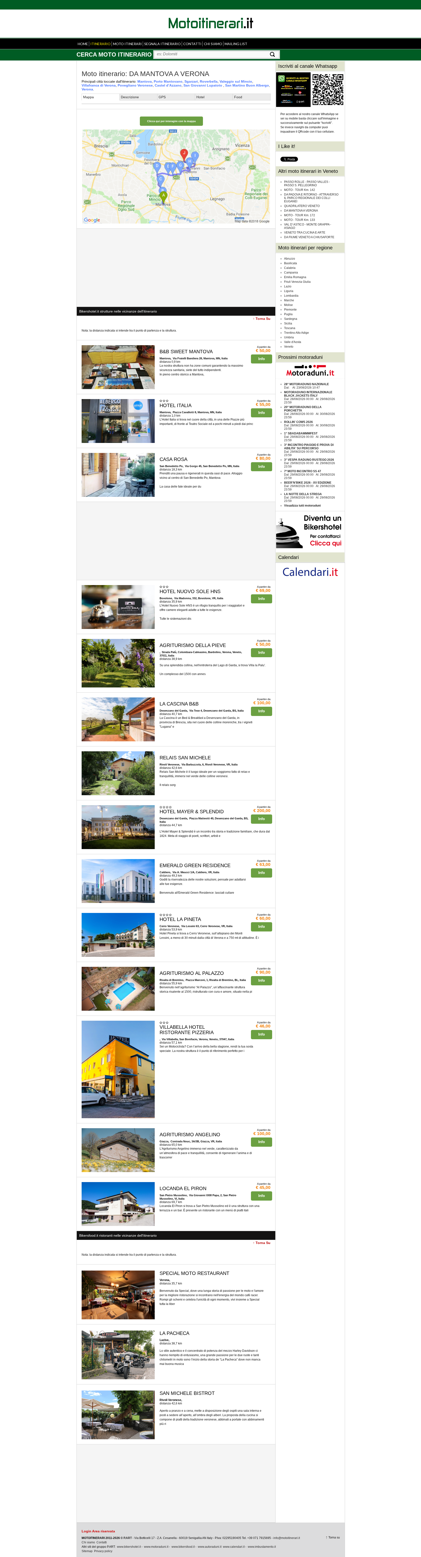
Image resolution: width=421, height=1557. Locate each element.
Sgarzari (191, 81)
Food (238, 97)
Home (83, 44)
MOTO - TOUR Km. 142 (299, 190)
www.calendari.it (234, 1546)
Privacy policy (103, 1551)
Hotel (200, 97)
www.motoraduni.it (156, 1546)
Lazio (287, 286)
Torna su (334, 1537)
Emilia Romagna (295, 277)
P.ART (128, 1538)
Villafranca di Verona (99, 85)
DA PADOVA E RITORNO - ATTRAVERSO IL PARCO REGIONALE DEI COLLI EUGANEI (311, 198)
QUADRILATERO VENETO (302, 206)
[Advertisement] (176, 268)
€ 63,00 (263, 864)
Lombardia (291, 295)
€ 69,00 (263, 590)
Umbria (289, 337)
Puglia (288, 314)
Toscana (289, 328)
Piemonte (290, 309)
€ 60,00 (263, 918)
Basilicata (290, 263)
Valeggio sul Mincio (236, 81)
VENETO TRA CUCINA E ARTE (304, 232)
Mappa (88, 97)
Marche (289, 300)
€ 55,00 (263, 404)
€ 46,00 (263, 1026)
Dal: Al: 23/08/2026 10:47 (306, 385)
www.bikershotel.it (129, 1546)
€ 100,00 (261, 702)
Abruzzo (289, 258)
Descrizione (130, 97)
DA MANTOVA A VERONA (301, 210)
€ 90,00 (263, 972)
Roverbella (209, 81)
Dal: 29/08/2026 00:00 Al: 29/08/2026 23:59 (309, 437)
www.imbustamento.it (262, 1546)
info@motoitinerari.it (286, 1538)
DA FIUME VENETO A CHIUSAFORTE (309, 237)
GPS (162, 97)
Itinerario (100, 44)
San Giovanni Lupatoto (203, 85)
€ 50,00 (263, 350)
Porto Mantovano (168, 81)
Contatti (192, 44)
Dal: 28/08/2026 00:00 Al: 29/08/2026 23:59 (309, 397)
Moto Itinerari (127, 44)
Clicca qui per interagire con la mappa (171, 121)
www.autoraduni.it (209, 1546)
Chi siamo (88, 1542)
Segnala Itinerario (162, 44)
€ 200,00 (261, 810)
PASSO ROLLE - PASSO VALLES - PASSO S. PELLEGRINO (307, 183)
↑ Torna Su (261, 319)
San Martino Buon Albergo (247, 85)
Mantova (144, 81)
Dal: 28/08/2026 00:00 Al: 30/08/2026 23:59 (309, 412)
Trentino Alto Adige (296, 332)
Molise (288, 305)
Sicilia (288, 323)
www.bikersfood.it (183, 1546)
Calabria (290, 268)
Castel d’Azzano (168, 85)
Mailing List (236, 44)
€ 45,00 (263, 1187)
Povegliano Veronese (135, 85)
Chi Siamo (213, 44)
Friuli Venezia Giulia (297, 282)
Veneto (288, 346)
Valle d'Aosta (292, 342)
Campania (291, 272)
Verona (87, 89)
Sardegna (290, 319)
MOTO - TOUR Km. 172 (299, 215)
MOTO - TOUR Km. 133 (299, 220)
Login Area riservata (98, 1531)
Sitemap (87, 1551)
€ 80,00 (263, 458)
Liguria (288, 291)
